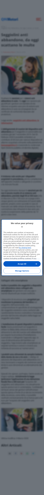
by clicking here (25, 247)
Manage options (22, 271)
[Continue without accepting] (22, 227)
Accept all (22, 264)
